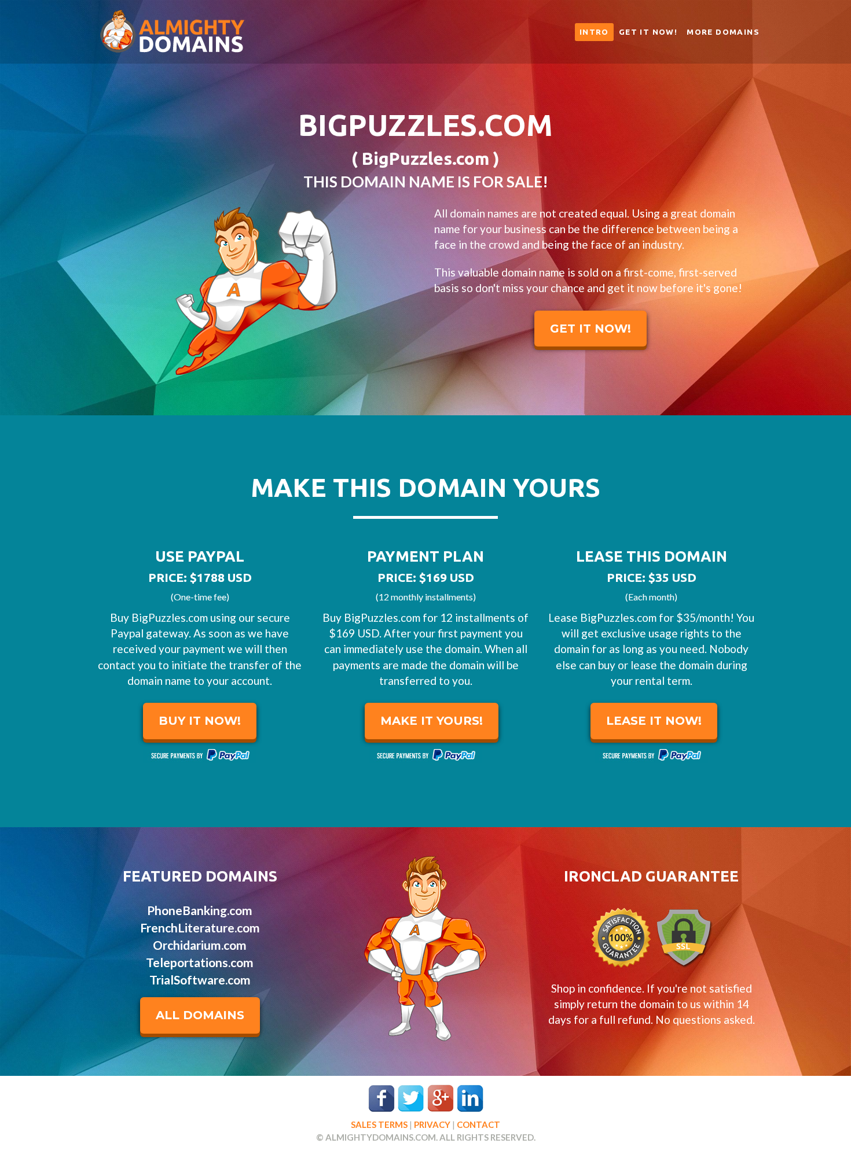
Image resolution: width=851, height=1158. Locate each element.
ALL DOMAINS (200, 1015)
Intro (594, 31)
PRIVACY (432, 1124)
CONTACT (478, 1124)
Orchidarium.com (200, 945)
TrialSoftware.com (200, 979)
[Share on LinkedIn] (470, 1097)
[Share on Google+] (440, 1097)
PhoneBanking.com (199, 910)
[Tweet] (411, 1097)
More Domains (723, 31)
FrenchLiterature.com (200, 927)
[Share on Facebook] (381, 1097)
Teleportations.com (200, 962)
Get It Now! (648, 31)
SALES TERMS (379, 1124)
